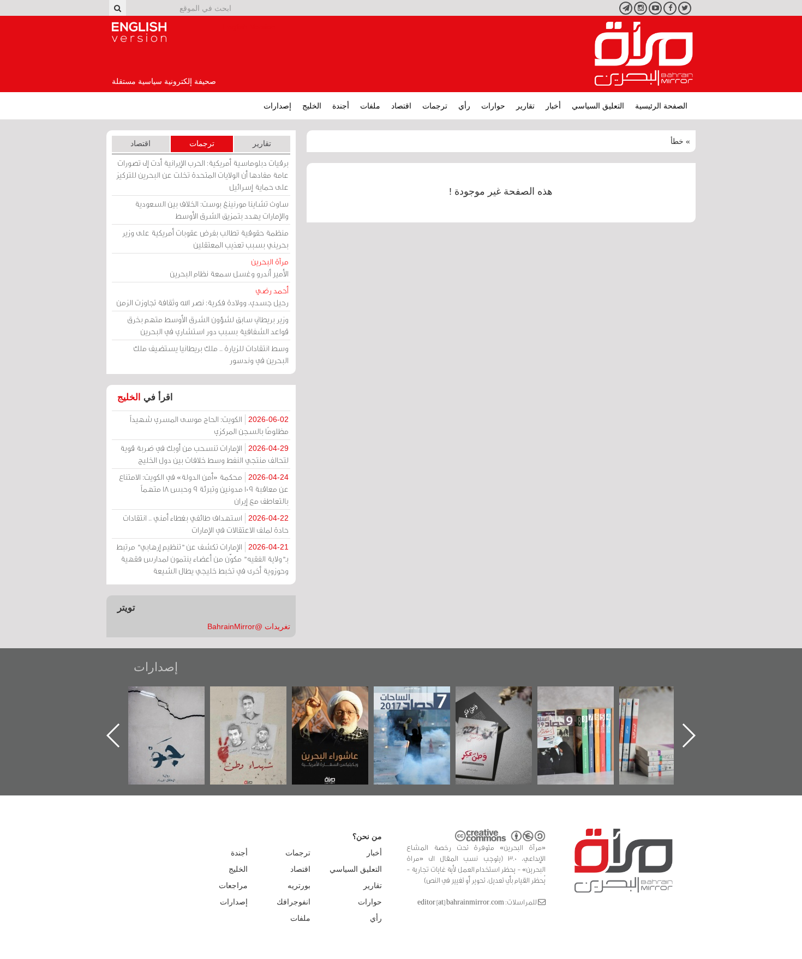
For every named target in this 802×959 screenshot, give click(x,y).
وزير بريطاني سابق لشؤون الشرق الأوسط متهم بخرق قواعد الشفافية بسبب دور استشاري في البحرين (208, 325)
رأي (464, 105)
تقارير (525, 105)
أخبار (553, 105)
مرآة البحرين (644, 54)
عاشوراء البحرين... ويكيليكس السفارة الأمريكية (399, 711)
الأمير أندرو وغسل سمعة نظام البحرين (229, 267)
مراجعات (233, 885)
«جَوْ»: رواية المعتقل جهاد (235, 704)
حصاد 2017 (480, 698)
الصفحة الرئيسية (661, 105)
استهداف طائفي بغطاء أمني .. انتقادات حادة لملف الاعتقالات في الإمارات (206, 523)
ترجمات (434, 105)
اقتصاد (401, 105)
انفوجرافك (293, 901)
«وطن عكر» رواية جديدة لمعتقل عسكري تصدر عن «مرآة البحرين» (562, 717)
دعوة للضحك (153, 698)
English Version (139, 32)
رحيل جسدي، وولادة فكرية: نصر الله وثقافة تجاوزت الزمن (202, 296)
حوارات (493, 105)
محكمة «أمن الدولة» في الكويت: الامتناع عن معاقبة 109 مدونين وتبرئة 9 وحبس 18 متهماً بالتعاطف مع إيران (204, 488)
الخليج (311, 105)
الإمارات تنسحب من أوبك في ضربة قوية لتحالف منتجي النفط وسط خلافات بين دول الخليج (204, 454)
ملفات (370, 105)
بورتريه (299, 885)
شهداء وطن (317, 698)
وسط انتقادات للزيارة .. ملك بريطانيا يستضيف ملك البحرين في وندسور (211, 354)
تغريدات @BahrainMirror (248, 626)
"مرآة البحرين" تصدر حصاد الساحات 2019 (644, 711)
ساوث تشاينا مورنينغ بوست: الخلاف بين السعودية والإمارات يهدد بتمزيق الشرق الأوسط (212, 209)
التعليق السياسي (598, 105)
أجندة (340, 105)
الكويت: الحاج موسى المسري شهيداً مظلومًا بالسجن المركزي (209, 425)
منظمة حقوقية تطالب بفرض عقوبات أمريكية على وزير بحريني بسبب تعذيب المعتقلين (205, 238)
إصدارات (277, 105)
